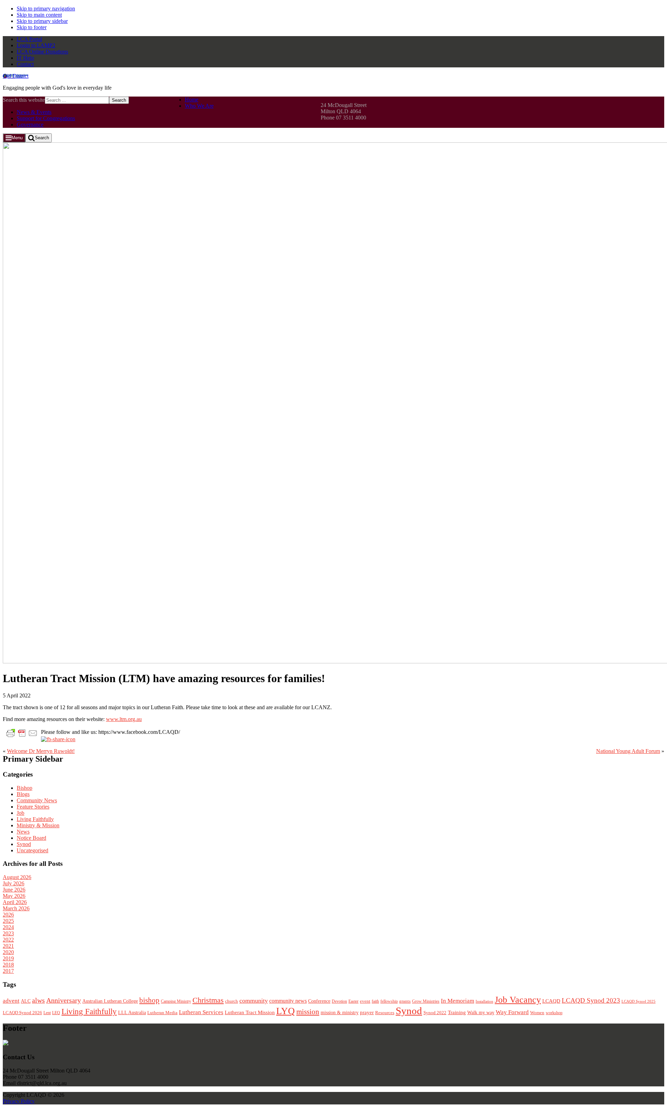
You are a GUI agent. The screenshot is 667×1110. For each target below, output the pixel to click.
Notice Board (31, 838)
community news (288, 1001)
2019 (8, 958)
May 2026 (14, 896)
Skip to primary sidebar (42, 21)
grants (405, 1001)
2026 (8, 915)
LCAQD (551, 1001)
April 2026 (15, 902)
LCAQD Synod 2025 (638, 1001)
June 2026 (14, 890)
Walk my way (480, 1012)
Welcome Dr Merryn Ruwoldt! (41, 751)
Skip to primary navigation (46, 8)
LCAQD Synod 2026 (22, 1012)
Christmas (208, 1000)
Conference (319, 1001)
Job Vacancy (518, 1000)
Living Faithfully (35, 819)
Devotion (339, 1001)
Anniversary (63, 1000)
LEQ (56, 1012)
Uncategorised (32, 850)
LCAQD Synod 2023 (591, 1000)
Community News (37, 800)
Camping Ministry (176, 1001)
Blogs (23, 794)
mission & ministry (340, 1012)
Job (20, 813)
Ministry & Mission (38, 825)
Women (537, 1012)
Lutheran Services (201, 1012)
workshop (554, 1012)
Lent (47, 1012)
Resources (384, 1012)
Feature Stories (33, 807)
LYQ (285, 1011)
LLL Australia (132, 1012)
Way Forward (512, 1012)
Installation (484, 1001)
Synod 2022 (434, 1012)
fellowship (389, 1001)
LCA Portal (29, 39)
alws (38, 1000)
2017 (8, 971)
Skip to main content (39, 15)
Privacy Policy (19, 1101)
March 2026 (16, 908)
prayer (367, 1012)
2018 (8, 965)
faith (375, 1001)
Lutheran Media (162, 1012)
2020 (8, 952)
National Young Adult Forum (628, 751)
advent (11, 1000)
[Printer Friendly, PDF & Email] (22, 732)
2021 (8, 946)
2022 (8, 940)
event (365, 1001)
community (253, 1000)
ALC (26, 1001)
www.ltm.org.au (124, 719)
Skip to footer (32, 27)
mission (307, 1012)
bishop (149, 1000)
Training (457, 1012)
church (231, 1001)
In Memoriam (457, 1000)
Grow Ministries (425, 1001)
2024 (8, 927)
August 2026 (17, 877)
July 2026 (13, 883)
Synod (24, 844)
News (23, 832)
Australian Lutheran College (110, 1001)
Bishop (24, 788)
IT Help (25, 58)
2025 (8, 921)
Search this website (24, 100)
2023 (8, 933)
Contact (25, 64)
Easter (353, 1001)
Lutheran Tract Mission (250, 1012)
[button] (14, 137)
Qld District (15, 76)
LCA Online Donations (42, 52)
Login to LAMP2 (36, 45)
